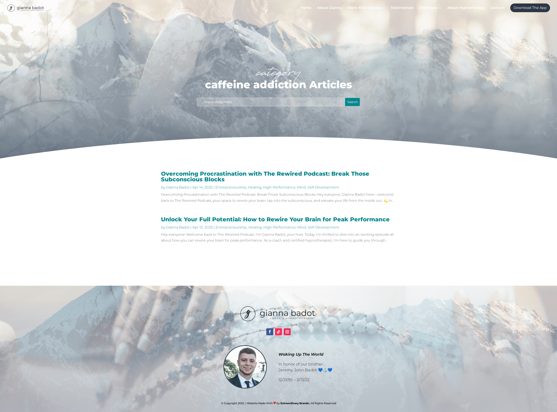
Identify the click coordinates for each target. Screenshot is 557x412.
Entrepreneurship (231, 187)
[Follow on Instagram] (287, 331)
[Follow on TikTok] (278, 331)
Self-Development (323, 187)
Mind (301, 187)
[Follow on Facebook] (269, 331)
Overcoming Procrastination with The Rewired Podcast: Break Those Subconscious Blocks (265, 176)
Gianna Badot (178, 187)
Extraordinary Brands (294, 403)
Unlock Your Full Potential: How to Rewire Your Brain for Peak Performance (275, 219)
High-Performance (279, 187)
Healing (255, 187)
